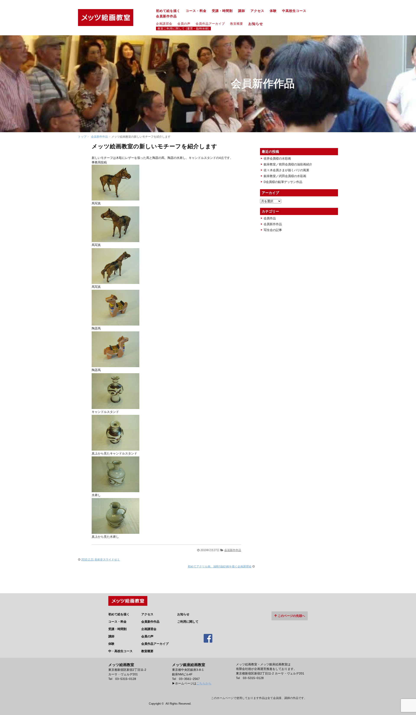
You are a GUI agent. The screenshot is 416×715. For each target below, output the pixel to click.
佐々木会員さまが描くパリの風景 (286, 170)
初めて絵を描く (168, 11)
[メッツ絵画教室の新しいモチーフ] (115, 197)
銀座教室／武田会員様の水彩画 (285, 176)
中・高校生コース (120, 651)
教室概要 (236, 23)
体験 (273, 11)
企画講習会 (164, 23)
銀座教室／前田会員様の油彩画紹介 (288, 164)
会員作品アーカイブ (210, 23)
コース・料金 (196, 11)
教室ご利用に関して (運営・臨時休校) (183, 28)
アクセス (257, 11)
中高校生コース (294, 11)
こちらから (203, 683)
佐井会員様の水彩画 (277, 158)
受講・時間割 (222, 11)
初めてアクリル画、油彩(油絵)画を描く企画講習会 (220, 566)
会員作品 (270, 218)
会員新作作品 (166, 16)
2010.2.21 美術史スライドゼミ (100, 559)
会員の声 (183, 23)
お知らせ (257, 24)
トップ (82, 136)
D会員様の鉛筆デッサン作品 (283, 182)
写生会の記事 (273, 230)
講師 (241, 11)
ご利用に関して (187, 621)
